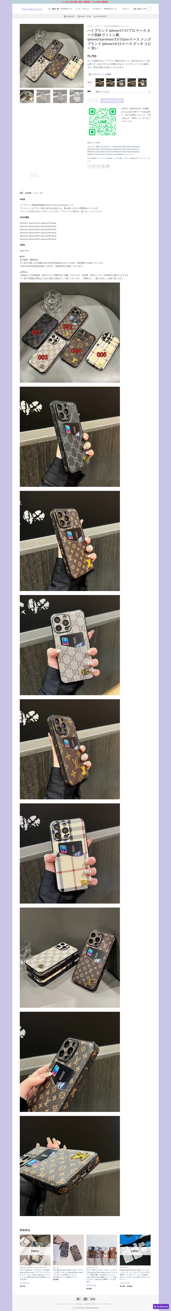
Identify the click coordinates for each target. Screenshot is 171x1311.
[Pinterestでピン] (103, 166)
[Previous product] (36, 175)
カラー (89, 82)
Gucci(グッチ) (108, 147)
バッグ (77, 9)
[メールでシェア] (99, 166)
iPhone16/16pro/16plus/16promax (126, 152)
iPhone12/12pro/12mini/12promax (127, 147)
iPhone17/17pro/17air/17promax (99, 154)
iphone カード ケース (99, 158)
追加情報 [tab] (28, 193)
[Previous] (24, 55)
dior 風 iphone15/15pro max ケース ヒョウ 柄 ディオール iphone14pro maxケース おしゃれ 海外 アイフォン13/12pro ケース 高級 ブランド (68, 1273)
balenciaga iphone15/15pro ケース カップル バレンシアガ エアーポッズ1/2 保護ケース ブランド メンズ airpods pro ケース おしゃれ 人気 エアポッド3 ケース (135, 1274)
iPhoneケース (66, 9)
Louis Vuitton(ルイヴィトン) (116, 26)
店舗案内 (87, 1304)
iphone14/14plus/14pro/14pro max (127, 149)
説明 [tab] (21, 193)
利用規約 (79, 1304)
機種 (89, 91)
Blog (58, 1304)
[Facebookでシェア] (90, 166)
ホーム (90, 26)
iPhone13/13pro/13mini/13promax (100, 149)
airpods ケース (110, 9)
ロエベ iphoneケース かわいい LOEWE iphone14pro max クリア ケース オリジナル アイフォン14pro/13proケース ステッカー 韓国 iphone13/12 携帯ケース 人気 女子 (35, 1274)
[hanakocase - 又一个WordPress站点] (32, 9)
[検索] (49, 8)
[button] (126, 8)
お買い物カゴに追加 (112, 101)
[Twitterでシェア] (94, 166)
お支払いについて (68, 1304)
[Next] (79, 55)
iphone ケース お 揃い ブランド (118, 158)
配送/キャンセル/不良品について (103, 1304)
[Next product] (32, 175)
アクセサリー (97, 9)
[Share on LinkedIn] (108, 166)
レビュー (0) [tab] (37, 193)
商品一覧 (55, 9)
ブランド (85, 9)
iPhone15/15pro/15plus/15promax (100, 152)
